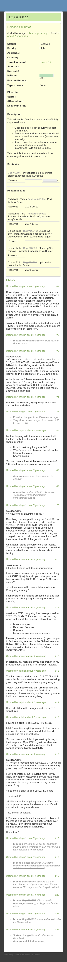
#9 (57, 505)
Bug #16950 (30, 248)
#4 (57, 396)
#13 (57, 670)
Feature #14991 (37, 213)
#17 (57, 838)
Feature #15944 (37, 199)
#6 (57, 430)
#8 (57, 486)
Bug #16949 (30, 230)
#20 (57, 894)
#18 (57, 857)
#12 (57, 656)
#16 (57, 754)
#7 (57, 470)
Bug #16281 (30, 262)
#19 (57, 875)
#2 (57, 334)
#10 (57, 559)
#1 (57, 286)
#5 (57, 411)
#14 (57, 702)
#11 (57, 607)
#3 (57, 350)
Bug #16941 (34, 843)
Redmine (37, 955)
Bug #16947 (15, 172)
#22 (57, 929)
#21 (57, 913)
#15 (57, 717)
